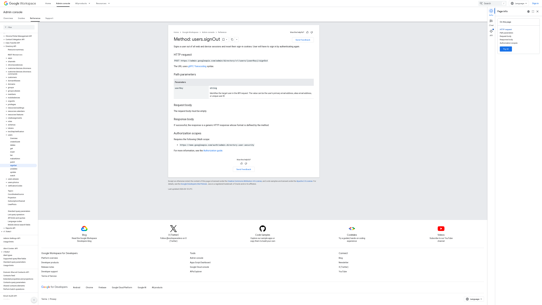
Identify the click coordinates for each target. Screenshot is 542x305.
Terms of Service (49, 276)
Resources (101, 3)
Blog (341, 258)
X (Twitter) (343, 267)
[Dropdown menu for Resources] (109, 3)
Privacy (53, 299)
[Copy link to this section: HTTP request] (194, 55)
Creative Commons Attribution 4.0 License (245, 181)
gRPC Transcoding (197, 66)
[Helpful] (307, 32)
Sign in (535, 3)
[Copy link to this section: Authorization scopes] (204, 133)
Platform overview (49, 258)
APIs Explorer (196, 271)
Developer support (49, 271)
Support (49, 18)
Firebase (102, 287)
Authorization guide (212, 150)
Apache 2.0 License (304, 181)
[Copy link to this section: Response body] (196, 119)
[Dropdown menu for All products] (90, 3)
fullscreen (533, 11)
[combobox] (492, 3)
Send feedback (303, 40)
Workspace (28, 3)
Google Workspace (190, 32)
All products (81, 3)
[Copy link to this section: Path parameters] (199, 74)
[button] (18, 36)
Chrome (89, 287)
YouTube (343, 271)
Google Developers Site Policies (194, 184)
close (537, 11)
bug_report (528, 11)
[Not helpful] (312, 32)
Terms (44, 299)
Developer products (50, 262)
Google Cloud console (199, 267)
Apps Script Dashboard (200, 262)
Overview (8, 18)
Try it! (506, 49)
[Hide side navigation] (34, 300)
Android (76, 287)
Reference (35, 18)
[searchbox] (19, 27)
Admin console (63, 3)
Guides (21, 18)
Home (48, 3)
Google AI (142, 287)
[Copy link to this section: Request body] (194, 105)
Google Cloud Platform (122, 287)
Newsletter (343, 262)
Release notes (47, 267)
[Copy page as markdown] (232, 39)
